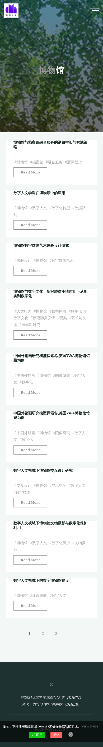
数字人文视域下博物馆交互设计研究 (42, 470)
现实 (63, 317)
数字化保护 (60, 542)
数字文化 (20, 317)
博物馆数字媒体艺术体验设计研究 (41, 245)
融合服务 (55, 161)
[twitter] (51, 685)
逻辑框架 (74, 161)
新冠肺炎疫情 (43, 317)
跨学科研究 (30, 324)
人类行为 (23, 311)
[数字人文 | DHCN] (11, 10)
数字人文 (39, 207)
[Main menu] (94, 10)
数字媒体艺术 (62, 260)
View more (90, 726)
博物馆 (21, 161)
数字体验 (58, 311)
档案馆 (37, 161)
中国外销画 (25, 375)
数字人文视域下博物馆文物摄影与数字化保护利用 (50, 525)
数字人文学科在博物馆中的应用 (39, 192)
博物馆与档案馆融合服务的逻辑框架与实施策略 (50, 144)
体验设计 (23, 260)
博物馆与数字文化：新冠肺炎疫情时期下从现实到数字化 (50, 293)
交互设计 (23, 485)
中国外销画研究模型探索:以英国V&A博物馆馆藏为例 (51, 358)
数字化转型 (60, 207)
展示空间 (58, 485)
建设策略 (39, 595)
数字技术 (22, 492)
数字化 (76, 311)
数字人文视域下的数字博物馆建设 (41, 580)
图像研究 (62, 375)
